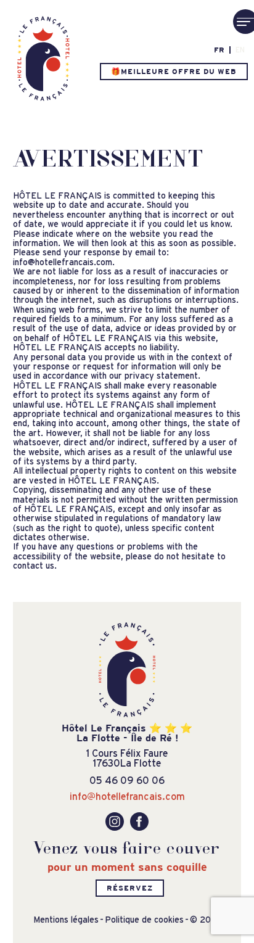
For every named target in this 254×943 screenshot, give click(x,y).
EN (240, 50)
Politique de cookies (144, 919)
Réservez (130, 888)
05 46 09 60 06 (127, 780)
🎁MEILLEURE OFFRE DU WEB (174, 71)
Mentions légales (66, 919)
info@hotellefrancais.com (127, 796)
